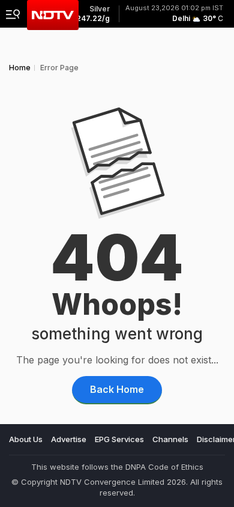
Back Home (117, 389)
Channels (170, 439)
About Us (26, 439)
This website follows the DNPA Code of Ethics (117, 467)
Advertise (68, 439)
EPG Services (119, 439)
